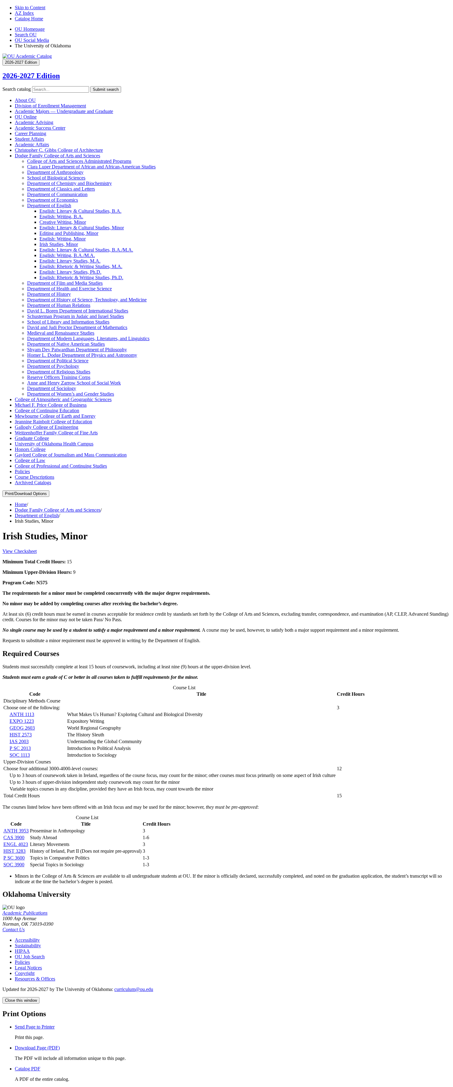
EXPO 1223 (22, 721)
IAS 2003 (19, 741)
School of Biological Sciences (56, 177)
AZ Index (24, 13)
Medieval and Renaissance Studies (60, 333)
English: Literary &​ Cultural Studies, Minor (81, 227)
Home (21, 504)
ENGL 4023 (15, 844)
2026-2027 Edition (31, 76)
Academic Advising (34, 122)
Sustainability (28, 945)
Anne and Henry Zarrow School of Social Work (74, 382)
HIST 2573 (21, 734)
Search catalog (16, 89)
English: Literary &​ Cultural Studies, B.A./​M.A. (86, 249)
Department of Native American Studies (66, 344)
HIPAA (22, 951)
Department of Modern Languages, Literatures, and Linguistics (88, 338)
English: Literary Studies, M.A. (69, 261)
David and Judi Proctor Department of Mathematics (77, 327)
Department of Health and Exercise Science (69, 288)
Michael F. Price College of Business (51, 405)
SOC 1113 (20, 755)
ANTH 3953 (16, 830)
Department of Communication (57, 194)
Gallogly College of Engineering (46, 427)
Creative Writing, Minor (62, 222)
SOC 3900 (13, 864)
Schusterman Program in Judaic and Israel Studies (75, 316)
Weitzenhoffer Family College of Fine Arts (56, 432)
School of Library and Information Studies (68, 321)
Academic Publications (24, 913)
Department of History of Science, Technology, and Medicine (87, 299)
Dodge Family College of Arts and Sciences (57, 155)
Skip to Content (30, 7)
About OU (25, 100)
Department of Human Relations (58, 305)
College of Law (30, 460)
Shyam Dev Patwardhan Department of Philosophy (77, 349)
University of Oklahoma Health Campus (54, 443)
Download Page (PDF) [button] (37, 1047)
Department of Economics (52, 200)
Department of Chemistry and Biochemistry (69, 183)
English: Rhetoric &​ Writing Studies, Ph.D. (81, 277)
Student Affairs (29, 139)
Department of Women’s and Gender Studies (70, 394)
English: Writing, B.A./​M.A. (67, 255)
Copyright (25, 973)
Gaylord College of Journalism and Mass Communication (71, 454)
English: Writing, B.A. (61, 216)
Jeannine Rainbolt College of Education (53, 421)
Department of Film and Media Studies (65, 283)
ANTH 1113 (22, 714)
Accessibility (27, 940)
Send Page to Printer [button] (35, 1026)
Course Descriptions (34, 477)
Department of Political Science (57, 360)
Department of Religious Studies (58, 371)
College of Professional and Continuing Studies (61, 466)
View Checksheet (19, 551)
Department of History (49, 294)
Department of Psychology (53, 366)
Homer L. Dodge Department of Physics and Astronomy (82, 355)
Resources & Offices (35, 978)
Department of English (49, 205)
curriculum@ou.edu (133, 989)
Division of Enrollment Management (50, 105)
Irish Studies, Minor (58, 244)
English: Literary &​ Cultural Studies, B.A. (80, 211)
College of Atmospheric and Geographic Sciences (63, 399)
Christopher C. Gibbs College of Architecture (59, 150)
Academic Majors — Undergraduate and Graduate (64, 111)
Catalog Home (29, 18)
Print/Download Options (26, 493)
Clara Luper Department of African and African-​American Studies (91, 166)
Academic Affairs (32, 144)
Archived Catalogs (33, 482)
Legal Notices (28, 967)
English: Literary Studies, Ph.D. (70, 272)
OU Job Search (30, 956)
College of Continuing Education (47, 410)
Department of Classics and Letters (61, 188)
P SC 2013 (20, 748)
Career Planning (30, 133)
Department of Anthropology (55, 172)
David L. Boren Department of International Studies (77, 310)
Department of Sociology (51, 388)
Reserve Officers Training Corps (58, 377)
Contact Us (13, 929)
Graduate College (32, 438)
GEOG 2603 (22, 728)
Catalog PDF (27, 1068)
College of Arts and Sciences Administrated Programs (79, 161)
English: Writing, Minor (62, 238)
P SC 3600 (14, 857)
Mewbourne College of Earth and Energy (55, 416)
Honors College (30, 449)
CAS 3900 (13, 837)
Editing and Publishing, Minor (68, 233)
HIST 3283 (14, 851)
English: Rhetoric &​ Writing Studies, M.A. (80, 266)
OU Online (26, 116)
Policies (22, 471)
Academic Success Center (40, 128)
